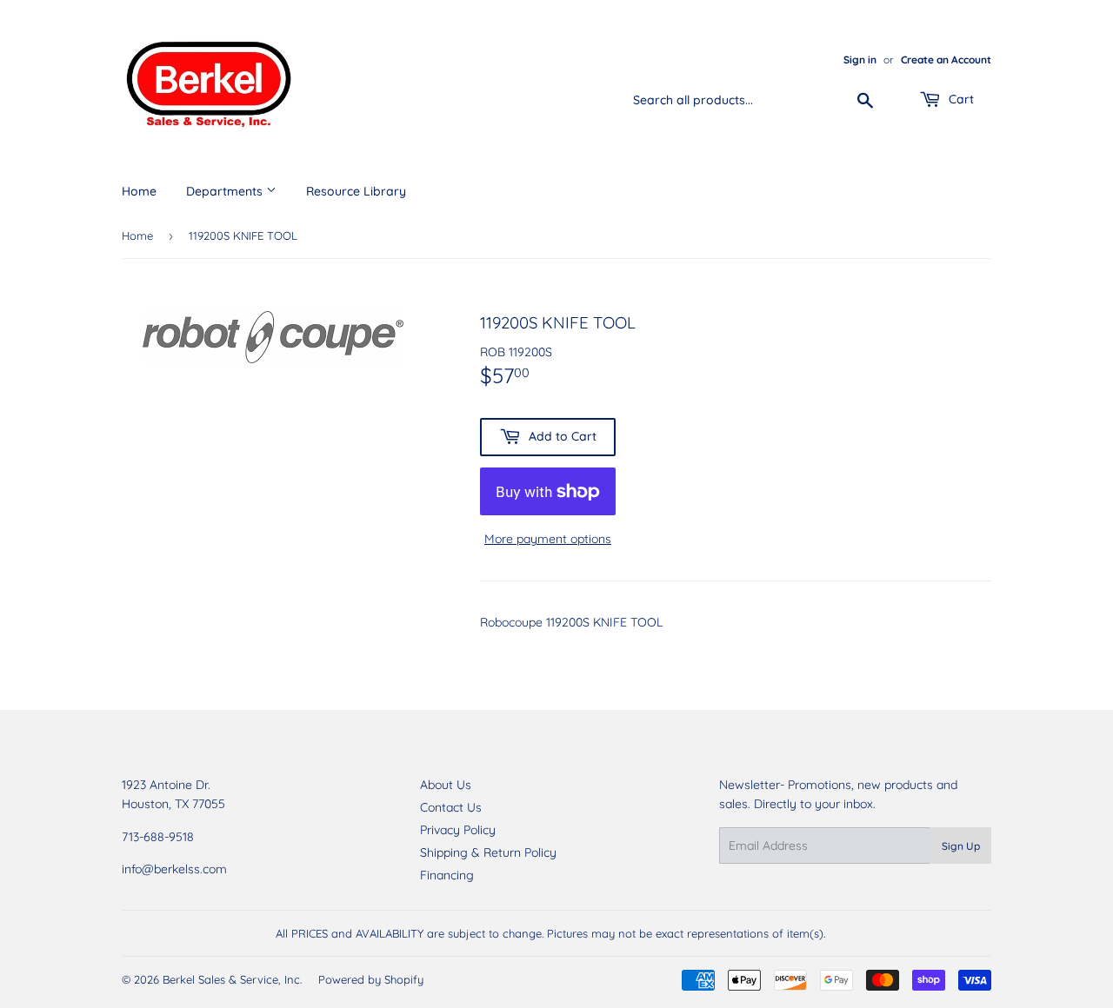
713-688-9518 (158, 837)
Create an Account (946, 59)
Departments (226, 191)
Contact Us (451, 807)
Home (139, 191)
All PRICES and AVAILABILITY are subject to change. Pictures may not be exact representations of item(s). (550, 933)
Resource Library (356, 191)
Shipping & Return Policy (488, 852)
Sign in (859, 59)
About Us (445, 784)
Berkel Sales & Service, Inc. (232, 979)
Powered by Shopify (370, 979)
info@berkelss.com (174, 869)
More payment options (547, 539)
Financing (447, 875)
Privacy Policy (458, 830)
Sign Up (961, 845)
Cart (959, 99)
